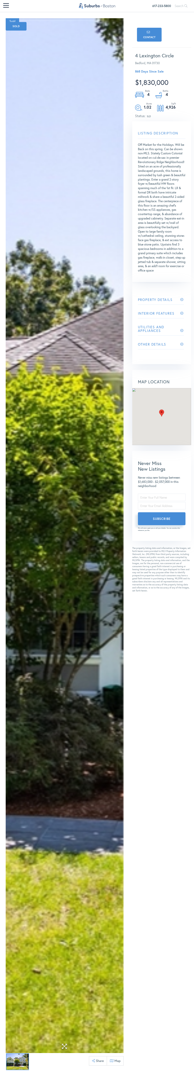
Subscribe (162, 519)
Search (179, 6)
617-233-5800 (161, 6)
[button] (162, 413)
